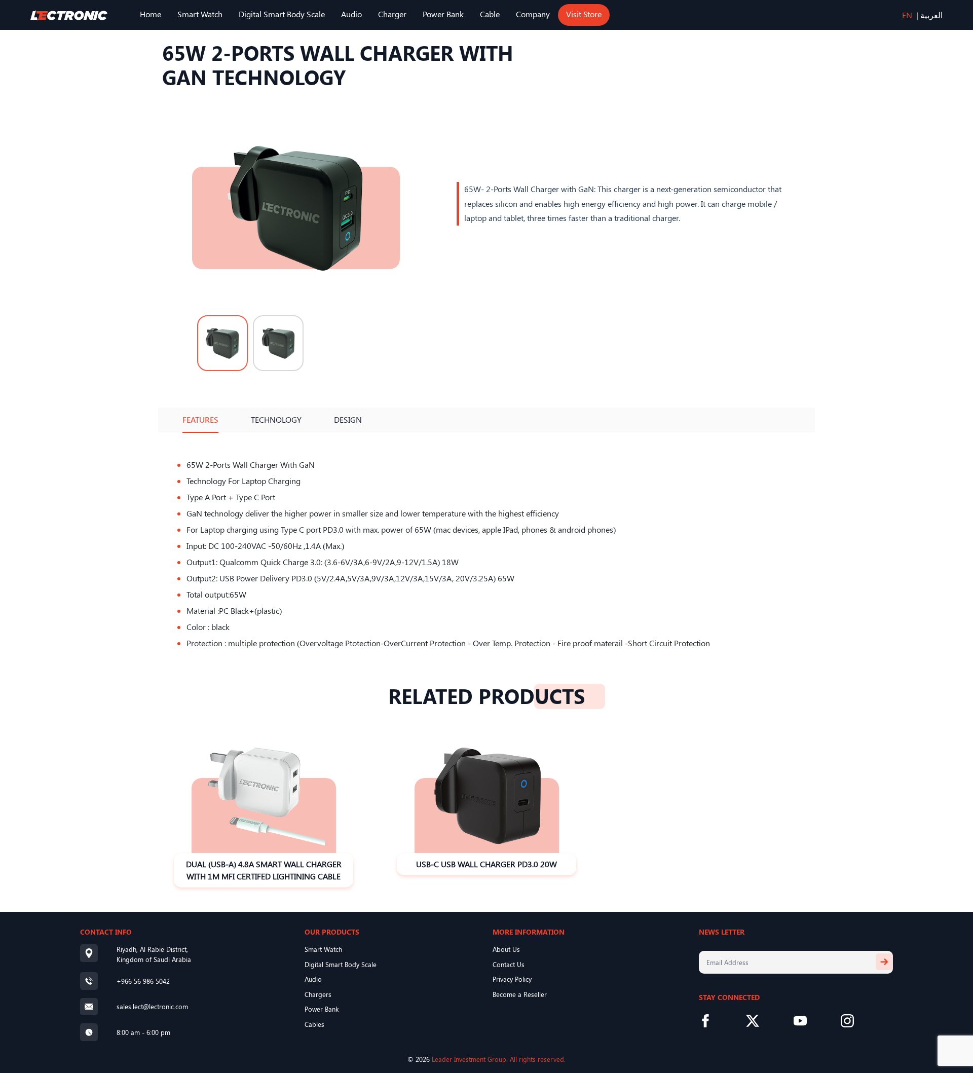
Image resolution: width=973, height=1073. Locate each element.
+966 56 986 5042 (143, 981)
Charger (392, 14)
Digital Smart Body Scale (282, 14)
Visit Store (584, 14)
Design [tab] (348, 419)
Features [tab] (200, 419)
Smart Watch (199, 14)
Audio (351, 14)
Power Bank (443, 14)
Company (533, 14)
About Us (506, 949)
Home (150, 14)
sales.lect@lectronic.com (152, 1006)
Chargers (318, 994)
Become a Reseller (520, 994)
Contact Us (509, 964)
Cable (490, 14)
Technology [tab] (276, 419)
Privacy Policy (512, 979)
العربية (931, 15)
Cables (314, 1024)
